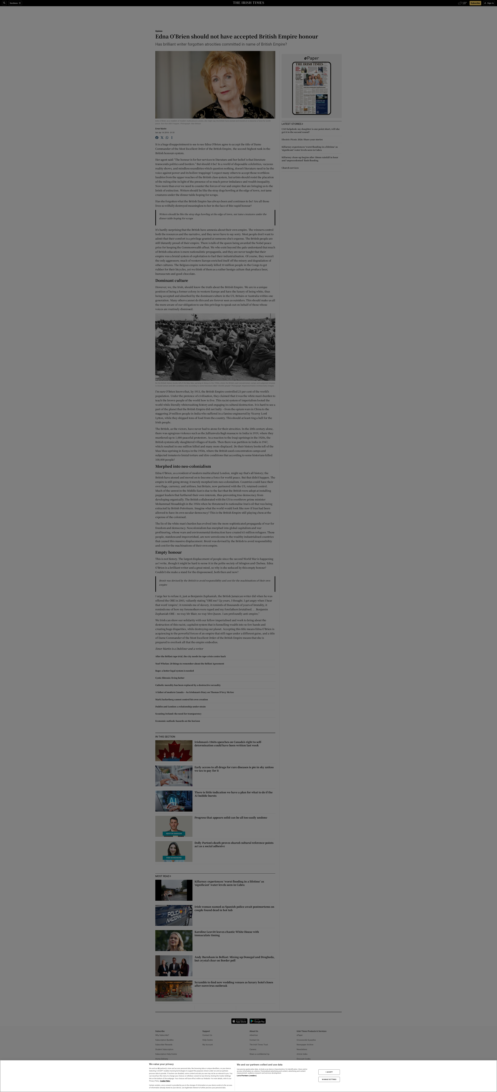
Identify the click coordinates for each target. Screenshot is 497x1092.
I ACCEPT (329, 1072)
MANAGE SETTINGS (329, 1079)
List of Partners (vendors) (247, 1076)
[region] (248, 1076)
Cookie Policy (165, 1081)
